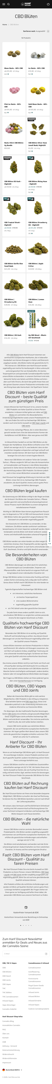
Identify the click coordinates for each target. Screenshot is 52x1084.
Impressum (6, 1062)
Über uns (5, 1033)
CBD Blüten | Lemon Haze (36, 300)
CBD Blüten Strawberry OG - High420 (37, 223)
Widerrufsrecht (8, 1054)
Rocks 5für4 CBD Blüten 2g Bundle (13, 144)
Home (4, 24)
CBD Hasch (6, 976)
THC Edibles (7, 992)
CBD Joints (26, 425)
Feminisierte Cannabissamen (34, 980)
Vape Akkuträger (8, 1005)
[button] (49, 538)
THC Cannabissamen (10, 996)
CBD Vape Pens (31, 701)
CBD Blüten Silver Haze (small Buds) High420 (37, 144)
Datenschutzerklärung (11, 1050)
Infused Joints (33, 992)
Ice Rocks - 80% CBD (36, 68)
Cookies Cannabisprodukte (38, 1008)
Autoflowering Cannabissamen (34, 973)
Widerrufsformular (9, 1058)
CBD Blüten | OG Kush (12, 335)
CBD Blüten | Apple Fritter (35, 264)
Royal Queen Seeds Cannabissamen (36, 986)
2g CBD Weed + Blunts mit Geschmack (37, 336)
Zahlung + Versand (9, 1046)
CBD (4, 967)
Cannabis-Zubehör (9, 1009)
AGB (4, 1042)
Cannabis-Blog (8, 1021)
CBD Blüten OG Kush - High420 (12, 182)
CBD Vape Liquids (39, 423)
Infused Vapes (7, 1000)
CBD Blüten (14, 354)
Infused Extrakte (34, 1000)
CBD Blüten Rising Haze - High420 (37, 182)
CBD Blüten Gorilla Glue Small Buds (13, 264)
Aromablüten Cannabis (11, 1025)
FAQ (4, 1029)
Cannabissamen (34, 967)
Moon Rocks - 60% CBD (13, 68)
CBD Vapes (6, 984)
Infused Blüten (34, 996)
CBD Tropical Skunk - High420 (12, 223)
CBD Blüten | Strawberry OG (10, 300)
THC (4, 988)
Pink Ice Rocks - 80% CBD (12, 105)
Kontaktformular (24, 680)
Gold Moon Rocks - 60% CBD (37, 105)
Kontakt (5, 1037)
